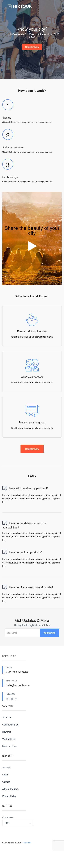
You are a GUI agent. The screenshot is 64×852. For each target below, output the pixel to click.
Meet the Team (9, 746)
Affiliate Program (10, 788)
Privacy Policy (9, 796)
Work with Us (8, 738)
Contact (6, 781)
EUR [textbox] (7, 822)
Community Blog (10, 724)
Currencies (7, 817)
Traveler (27, 842)
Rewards (6, 731)
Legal (5, 774)
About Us (6, 717)
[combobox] (17, 823)
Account (6, 767)
